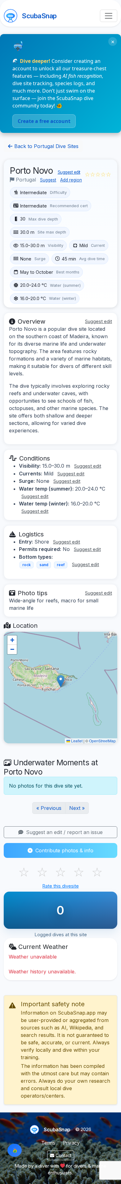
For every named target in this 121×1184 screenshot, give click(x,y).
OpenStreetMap (102, 740)
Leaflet (76, 740)
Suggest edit (69, 172)
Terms (48, 1143)
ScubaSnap (39, 16)
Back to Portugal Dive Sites (45, 146)
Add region (71, 179)
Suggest (48, 179)
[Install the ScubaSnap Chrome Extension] (14, 1150)
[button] (61, 681)
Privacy (71, 1143)
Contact (62, 1155)
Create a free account (44, 121)
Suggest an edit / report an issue (64, 832)
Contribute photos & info (63, 850)
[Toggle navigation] (108, 16)
